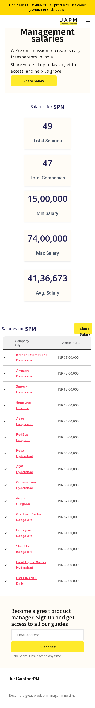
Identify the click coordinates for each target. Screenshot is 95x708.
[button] (88, 21)
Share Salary (33, 81)
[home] (68, 21)
